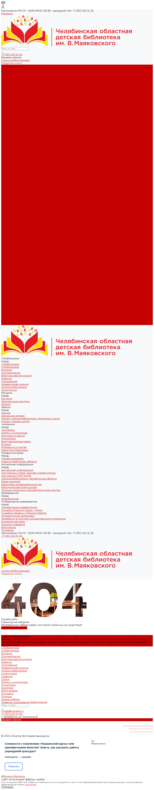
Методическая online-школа (19, 160)
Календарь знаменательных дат (21, 157)
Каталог (6, 100)
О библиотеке (10, 68)
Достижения (9, 83)
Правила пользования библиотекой (24, 702)
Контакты (7, 13)
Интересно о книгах (13, 131)
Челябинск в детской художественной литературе (33, 180)
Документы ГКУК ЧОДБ (16, 149)
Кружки (6, 129)
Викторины (8, 189)
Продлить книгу (11, 63)
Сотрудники (9, 91)
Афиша (5, 234)
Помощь (6, 696)
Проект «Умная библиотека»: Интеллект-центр (30, 109)
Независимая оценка (14, 86)
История (6, 71)
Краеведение (10, 297)
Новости (6, 80)
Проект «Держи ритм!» (15, 111)
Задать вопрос (10, 645)
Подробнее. (31, 784)
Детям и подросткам (14, 117)
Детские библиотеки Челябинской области (29, 151)
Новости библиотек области (19, 140)
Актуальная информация (17, 143)
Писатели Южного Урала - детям (21, 172)
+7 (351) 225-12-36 (11, 54)
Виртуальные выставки (16, 126)
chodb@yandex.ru (12, 711)
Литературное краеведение (19, 169)
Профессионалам (12, 269)
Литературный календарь (17, 177)
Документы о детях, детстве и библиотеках (28, 146)
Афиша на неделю (13, 106)
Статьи (5, 679)
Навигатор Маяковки (14, 134)
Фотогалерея (9, 690)
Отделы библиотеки (14, 89)
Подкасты (7, 323)
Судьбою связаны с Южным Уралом (23, 174)
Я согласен (7, 787)
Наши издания (10, 154)
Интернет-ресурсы (13, 183)
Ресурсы (6, 226)
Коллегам (7, 688)
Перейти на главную (14, 627)
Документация (10, 74)
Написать (13, 766)
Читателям (8, 246)
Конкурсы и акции (13, 120)
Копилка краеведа (13, 186)
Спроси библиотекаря (15, 60)
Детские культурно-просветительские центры (30, 163)
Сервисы (7, 676)
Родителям (8, 123)
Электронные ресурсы (15, 97)
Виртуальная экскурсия (16, 77)
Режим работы (10, 699)
